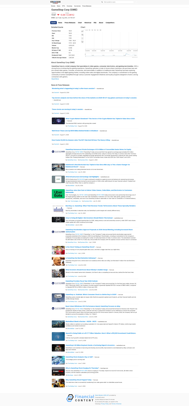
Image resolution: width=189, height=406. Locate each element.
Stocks (53, 6)
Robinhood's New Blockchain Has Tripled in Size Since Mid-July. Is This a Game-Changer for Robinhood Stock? (98, 166)
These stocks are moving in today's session (72, 109)
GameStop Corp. (72, 160)
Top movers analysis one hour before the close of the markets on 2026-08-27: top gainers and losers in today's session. (94, 99)
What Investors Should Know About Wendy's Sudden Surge (90, 270)
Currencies (77, 6)
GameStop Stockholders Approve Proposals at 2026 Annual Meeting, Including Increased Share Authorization (99, 231)
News (58, 6)
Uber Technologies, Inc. (74, 201)
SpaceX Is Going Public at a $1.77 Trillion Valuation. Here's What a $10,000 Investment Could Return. (101, 334)
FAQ (95, 23)
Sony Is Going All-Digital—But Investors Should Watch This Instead (94, 218)
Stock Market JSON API (102, 395)
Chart (80, 23)
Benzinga (70, 375)
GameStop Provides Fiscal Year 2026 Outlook (82, 281)
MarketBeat (71, 185)
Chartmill (56, 92)
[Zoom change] (82, 34)
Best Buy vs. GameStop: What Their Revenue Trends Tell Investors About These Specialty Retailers (101, 207)
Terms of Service (116, 404)
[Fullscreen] (82, 38)
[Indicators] (82, 31)
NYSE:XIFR (81, 179)
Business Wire (84, 160)
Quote (53, 23)
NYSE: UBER (83, 195)
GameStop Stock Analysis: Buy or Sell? (82, 357)
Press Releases (86, 6)
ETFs (63, 6)
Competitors (110, 23)
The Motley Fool (72, 126)
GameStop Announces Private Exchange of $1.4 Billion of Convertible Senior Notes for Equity (98, 149)
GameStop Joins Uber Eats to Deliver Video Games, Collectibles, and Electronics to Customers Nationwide (99, 191)
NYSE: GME (79, 152)
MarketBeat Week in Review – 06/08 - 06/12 (86, 321)
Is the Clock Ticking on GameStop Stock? (83, 247)
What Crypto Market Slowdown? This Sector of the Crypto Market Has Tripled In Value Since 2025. (100, 119)
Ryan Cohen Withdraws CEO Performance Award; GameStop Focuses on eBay (93, 306)
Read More (55, 79)
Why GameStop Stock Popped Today (82, 380)
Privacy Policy (105, 404)
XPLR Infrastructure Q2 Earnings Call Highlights (87, 177)
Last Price (54, 12)
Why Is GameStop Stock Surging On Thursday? (87, 368)
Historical (87, 23)
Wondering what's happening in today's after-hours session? (78, 88)
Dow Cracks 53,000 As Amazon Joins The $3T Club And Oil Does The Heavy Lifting (85, 140)
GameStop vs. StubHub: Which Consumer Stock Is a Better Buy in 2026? (94, 294)
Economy (69, 6)
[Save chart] (82, 41)
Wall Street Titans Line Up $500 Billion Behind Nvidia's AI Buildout (79, 131)
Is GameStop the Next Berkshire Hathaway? (84, 258)
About (101, 23)
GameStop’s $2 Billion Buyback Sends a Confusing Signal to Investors (95, 345)
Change (67, 12)
